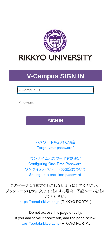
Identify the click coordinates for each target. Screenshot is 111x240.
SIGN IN (55, 121)
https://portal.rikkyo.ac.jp (39, 202)
